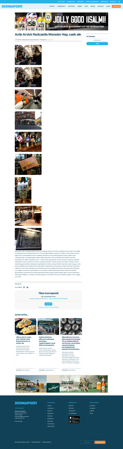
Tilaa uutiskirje (100, 442)
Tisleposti (49, 416)
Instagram (92, 408)
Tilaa (97, 43)
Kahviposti (50, 421)
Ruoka (93, 6)
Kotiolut (101, 6)
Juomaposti (61, 6)
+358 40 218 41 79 (19, 418)
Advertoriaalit (50, 426)
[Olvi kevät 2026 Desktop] (61, 21)
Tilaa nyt (48, 304)
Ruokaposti (50, 418)
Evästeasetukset (36, 442)
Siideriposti (50, 413)
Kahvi (108, 6)
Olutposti (71, 6)
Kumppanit (80, 1)
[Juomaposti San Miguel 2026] (61, 384)
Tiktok (91, 413)
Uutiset (52, 6)
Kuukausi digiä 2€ (35, 299)
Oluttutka (61, 1)
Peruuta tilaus (18, 421)
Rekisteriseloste (47, 442)
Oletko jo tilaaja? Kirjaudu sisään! (48, 307)
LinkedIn (92, 411)
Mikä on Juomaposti (92, 1)
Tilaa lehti (116, 6)
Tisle (86, 6)
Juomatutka (71, 1)
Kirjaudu (113, 1)
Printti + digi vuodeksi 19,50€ (55, 299)
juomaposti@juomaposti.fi (22, 416)
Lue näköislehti (72, 413)
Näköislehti (104, 1)
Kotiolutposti (50, 424)
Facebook (92, 405)
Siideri (80, 6)
